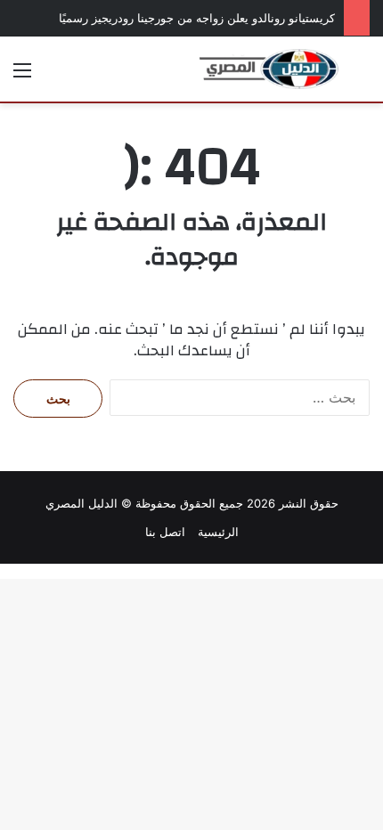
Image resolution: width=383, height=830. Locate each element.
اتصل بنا (165, 532)
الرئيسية (218, 532)
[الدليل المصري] (269, 69)
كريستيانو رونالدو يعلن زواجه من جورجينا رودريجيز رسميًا (197, 18)
